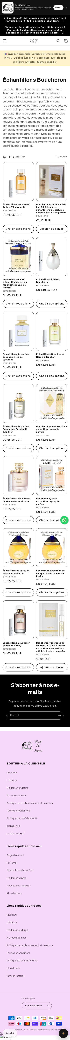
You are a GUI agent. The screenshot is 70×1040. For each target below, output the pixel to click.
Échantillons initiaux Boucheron (48, 280)
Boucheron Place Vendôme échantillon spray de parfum (51, 429)
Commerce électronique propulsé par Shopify (46, 1029)
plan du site (13, 826)
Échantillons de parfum (20, 870)
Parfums (11, 863)
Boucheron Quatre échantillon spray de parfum (47, 501)
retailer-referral (15, 833)
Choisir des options (18, 229)
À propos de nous (17, 795)
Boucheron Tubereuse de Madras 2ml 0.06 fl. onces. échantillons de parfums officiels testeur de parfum (51, 647)
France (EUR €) (33, 1006)
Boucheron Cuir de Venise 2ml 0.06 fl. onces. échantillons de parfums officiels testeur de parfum (51, 208)
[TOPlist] (5, 1037)
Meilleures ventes (16, 878)
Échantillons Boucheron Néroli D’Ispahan (50, 355)
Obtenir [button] (58, 7)
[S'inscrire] (59, 715)
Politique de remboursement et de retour (30, 803)
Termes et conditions (18, 811)
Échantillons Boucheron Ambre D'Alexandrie (16, 205)
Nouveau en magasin (19, 886)
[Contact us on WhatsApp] (64, 520)
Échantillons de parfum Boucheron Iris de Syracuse (16, 357)
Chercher (12, 772)
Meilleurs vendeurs (17, 788)
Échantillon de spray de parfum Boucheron (16, 572)
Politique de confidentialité (22, 818)
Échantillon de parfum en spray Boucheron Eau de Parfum (50, 573)
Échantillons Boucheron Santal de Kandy (16, 644)
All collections (14, 893)
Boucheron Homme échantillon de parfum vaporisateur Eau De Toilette (15, 283)
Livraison (12, 780)
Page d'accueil (15, 855)
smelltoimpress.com (20, 1029)
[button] (4, 41)
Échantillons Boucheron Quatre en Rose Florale (16, 500)
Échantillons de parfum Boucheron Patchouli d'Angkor (16, 429)
